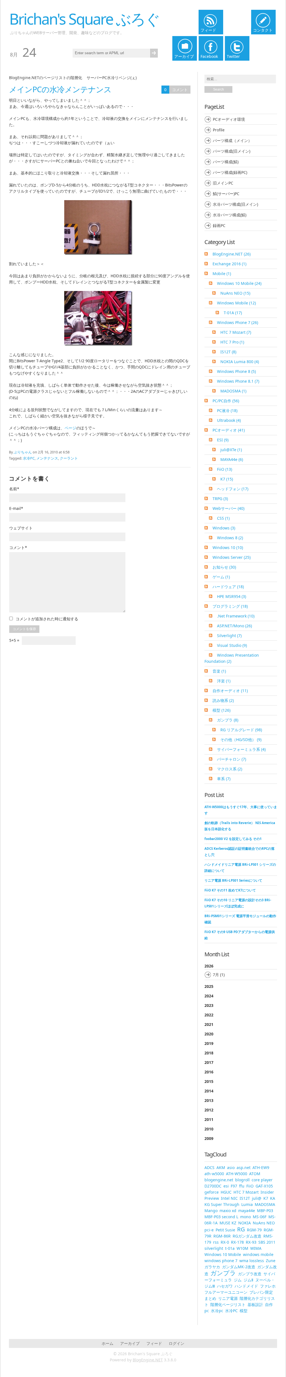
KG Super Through (221, 1204)
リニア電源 (228, 1298)
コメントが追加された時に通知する (47, 618)
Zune (270, 1260)
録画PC (219, 225)
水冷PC (29, 458)
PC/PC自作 (226, 400)
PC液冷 (227, 410)
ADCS (209, 1167)
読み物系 (223, 700)
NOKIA (244, 1222)
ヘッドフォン (232, 488)
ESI (222, 440)
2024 (208, 996)
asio (231, 1167)
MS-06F (259, 1216)
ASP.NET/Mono (234, 625)
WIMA (255, 1248)
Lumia (247, 1204)
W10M (242, 1248)
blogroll (242, 1179)
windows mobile (258, 1254)
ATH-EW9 (260, 1167)
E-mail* (16, 508)
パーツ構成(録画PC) (230, 172)
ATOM (254, 1173)
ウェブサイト (21, 528)
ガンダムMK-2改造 (238, 1266)
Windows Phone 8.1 (238, 381)
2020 (208, 1034)
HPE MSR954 (231, 596)
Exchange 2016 (229, 263)
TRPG (220, 498)
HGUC (226, 1192)
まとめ (210, 1298)
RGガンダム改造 (247, 1236)
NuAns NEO (235, 293)
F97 (234, 1186)
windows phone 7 (220, 1260)
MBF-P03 (265, 1210)
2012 (208, 1110)
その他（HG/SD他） (240, 739)
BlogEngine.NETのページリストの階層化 (45, 77)
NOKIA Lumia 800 (239, 361)
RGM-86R (222, 1236)
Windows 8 (230, 537)
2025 (208, 986)
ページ (70, 427)
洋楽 (223, 680)
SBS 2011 (266, 1242)
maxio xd (228, 1210)
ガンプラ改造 (249, 1273)
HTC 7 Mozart (235, 332)
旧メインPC (223, 183)
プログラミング (230, 606)
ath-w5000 (214, 1173)
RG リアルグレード (241, 729)
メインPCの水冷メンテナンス (60, 89)
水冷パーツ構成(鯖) (229, 214)
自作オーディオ (230, 690)
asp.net (244, 1167)
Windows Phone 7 (237, 322)
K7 (226, 479)
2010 (208, 1129)
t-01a (230, 1248)
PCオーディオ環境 (229, 119)
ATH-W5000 (236, 1173)
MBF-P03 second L (221, 1216)
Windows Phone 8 (236, 371)
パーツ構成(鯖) (226, 161)
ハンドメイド (246, 1286)
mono (245, 1216)
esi (226, 1186)
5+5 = (14, 640)
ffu (241, 1186)
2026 (214, 970)
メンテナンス (47, 458)
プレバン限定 (261, 1292)
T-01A (233, 312)
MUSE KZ (228, 1222)
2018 (208, 1053)
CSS (223, 518)
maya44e (246, 1210)
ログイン (176, 1343)
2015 (208, 1081)
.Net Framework (235, 616)
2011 (208, 1119)
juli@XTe (231, 449)
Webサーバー (228, 508)
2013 (208, 1100)
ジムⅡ (248, 1280)
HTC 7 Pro (232, 342)
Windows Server (232, 557)
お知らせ (224, 567)
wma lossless (251, 1260)
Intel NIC (229, 1198)
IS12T (228, 351)
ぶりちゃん (23, 452)
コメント (180, 89)
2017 (208, 1062)
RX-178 (237, 1242)
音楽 (219, 671)
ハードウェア (228, 586)
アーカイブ (130, 1343)
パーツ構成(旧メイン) (231, 151)
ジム (238, 1280)
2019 (208, 1043)
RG (241, 1229)
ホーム (107, 1343)
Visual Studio (232, 645)
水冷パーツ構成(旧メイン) (235, 204)
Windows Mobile (236, 303)
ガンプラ (227, 720)
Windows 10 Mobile (239, 283)
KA (272, 1198)
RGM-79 (254, 1229)
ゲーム (221, 576)
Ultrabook (229, 420)
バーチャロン (231, 759)
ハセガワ (225, 1286)
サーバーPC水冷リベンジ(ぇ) (112, 77)
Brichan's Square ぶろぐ (84, 18)
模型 (221, 710)
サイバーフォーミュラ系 (241, 749)
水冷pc (217, 1310)
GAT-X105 (264, 1186)
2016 (208, 1072)
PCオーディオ (229, 430)
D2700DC (212, 1186)
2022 (208, 1015)
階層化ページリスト (228, 1304)
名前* (14, 488)
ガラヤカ (212, 1266)
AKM (220, 1167)
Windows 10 (228, 547)
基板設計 (255, 1304)
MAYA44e (231, 459)
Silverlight (229, 635)
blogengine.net (218, 1179)
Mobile (222, 273)
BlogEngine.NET (232, 254)
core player (262, 1179)
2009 (208, 1138)
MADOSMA (233, 391)
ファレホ (268, 1286)
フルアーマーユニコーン (225, 1292)
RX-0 (225, 1242)
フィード (154, 1343)
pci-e (209, 1229)
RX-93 (251, 1242)
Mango (211, 1210)
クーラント (69, 458)
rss (216, 1242)
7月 (216, 974)
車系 (223, 778)
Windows (224, 528)
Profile (219, 130)
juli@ (256, 1198)
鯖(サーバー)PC (226, 193)
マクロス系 (229, 769)
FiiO (224, 469)
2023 (208, 1005)
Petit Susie (225, 1229)
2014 (208, 1091)
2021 (208, 1024)
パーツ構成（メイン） (232, 140)
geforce (211, 1192)
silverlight (213, 1248)
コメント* (18, 547)
